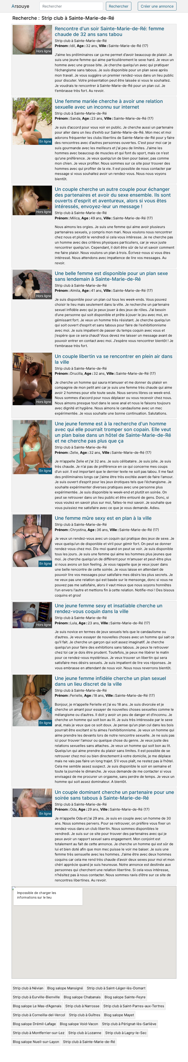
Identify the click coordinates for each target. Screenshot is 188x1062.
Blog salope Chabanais (82, 997)
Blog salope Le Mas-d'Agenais (37, 1006)
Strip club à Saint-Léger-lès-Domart (116, 988)
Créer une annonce (157, 6)
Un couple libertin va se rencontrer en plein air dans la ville (113, 359)
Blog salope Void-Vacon (79, 1024)
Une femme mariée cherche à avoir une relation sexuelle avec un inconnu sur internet (109, 104)
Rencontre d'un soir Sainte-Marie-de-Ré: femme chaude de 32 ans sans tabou (109, 31)
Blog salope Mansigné (65, 988)
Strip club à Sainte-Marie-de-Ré (89, 1042)
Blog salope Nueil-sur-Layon (36, 1042)
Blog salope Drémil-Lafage (34, 1024)
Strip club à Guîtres (84, 1015)
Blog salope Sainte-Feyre (125, 997)
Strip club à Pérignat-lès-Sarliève (129, 1024)
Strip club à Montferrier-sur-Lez (38, 1033)
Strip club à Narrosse (82, 1006)
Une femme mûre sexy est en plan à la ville (103, 518)
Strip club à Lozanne (84, 1033)
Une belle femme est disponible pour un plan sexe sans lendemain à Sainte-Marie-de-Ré (111, 276)
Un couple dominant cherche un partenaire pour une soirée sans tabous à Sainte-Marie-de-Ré (114, 795)
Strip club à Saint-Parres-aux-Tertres (133, 1006)
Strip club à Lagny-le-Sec (126, 1033)
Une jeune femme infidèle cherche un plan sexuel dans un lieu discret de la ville (110, 681)
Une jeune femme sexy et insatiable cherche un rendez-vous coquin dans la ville (108, 608)
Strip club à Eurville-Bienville (36, 997)
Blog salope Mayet (119, 1015)
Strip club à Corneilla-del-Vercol (39, 1015)
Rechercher (118, 6)
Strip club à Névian (28, 988)
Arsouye (20, 6)
